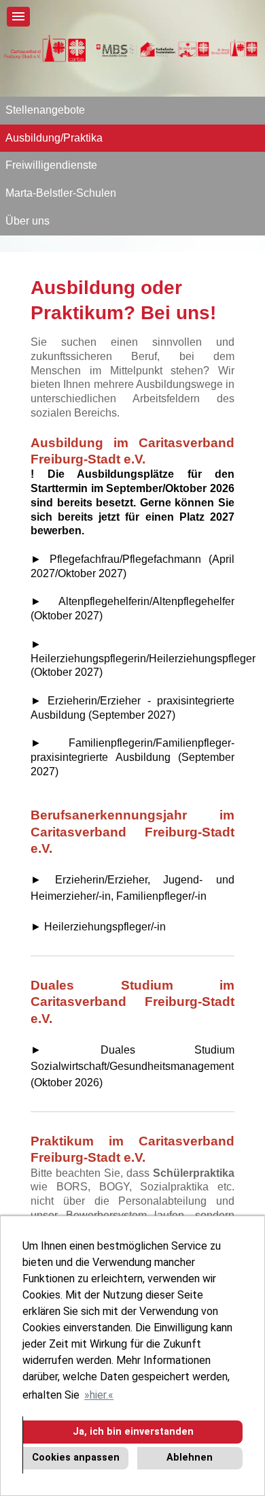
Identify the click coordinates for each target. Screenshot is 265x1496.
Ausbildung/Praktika (54, 138)
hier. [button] (99, 1394)
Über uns (27, 221)
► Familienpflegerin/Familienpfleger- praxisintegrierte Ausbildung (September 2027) (132, 757)
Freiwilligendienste (51, 165)
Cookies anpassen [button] (76, 1457)
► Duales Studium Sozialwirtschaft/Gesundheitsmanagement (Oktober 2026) (132, 1066)
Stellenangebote (45, 110)
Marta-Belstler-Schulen (60, 193)
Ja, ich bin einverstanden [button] (133, 1431)
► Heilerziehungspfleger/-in (98, 926)
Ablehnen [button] (189, 1457)
